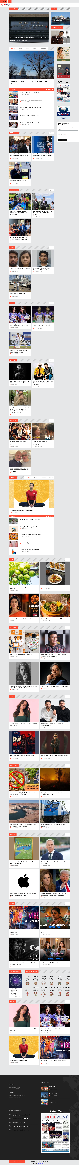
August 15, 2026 (46, 827)
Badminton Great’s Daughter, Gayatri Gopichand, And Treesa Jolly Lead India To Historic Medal (43, 325)
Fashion (44, 477)
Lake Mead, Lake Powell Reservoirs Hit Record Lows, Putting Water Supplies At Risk (23, 825)
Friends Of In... (53, 1086)
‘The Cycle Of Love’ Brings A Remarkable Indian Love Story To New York (42, 443)
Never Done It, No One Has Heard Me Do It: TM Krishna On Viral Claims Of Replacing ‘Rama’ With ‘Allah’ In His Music (19, 410)
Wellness (36, 477)
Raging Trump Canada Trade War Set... (31, 107)
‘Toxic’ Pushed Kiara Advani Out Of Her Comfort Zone (64, 40)
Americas (12, 48)
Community (43, 48)
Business (35, 48)
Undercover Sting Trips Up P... (20, 1122)
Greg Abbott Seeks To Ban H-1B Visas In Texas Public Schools (18, 238)
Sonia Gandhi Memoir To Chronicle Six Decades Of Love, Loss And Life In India (23, 687)
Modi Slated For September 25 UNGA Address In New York (65, 21)
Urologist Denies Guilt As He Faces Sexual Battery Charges (41, 269)
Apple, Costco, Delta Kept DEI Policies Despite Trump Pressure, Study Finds (23, 894)
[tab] (13, 48)
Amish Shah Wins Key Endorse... (21, 1126)
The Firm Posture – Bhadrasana (23, 510)
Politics (20, 48)
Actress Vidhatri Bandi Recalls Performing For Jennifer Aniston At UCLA (19, 443)
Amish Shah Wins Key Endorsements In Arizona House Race (19, 155)
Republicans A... (53, 1093)
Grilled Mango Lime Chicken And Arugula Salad (55, 618)
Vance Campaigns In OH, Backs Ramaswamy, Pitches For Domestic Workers (43, 155)
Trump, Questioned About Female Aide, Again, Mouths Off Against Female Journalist (54, 894)
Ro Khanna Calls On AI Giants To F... (30, 123)
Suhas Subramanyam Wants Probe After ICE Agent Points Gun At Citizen (43, 212)
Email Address (62, 134)
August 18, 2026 (14, 472)
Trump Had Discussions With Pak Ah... (31, 100)
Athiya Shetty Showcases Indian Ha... (31, 542)
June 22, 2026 (38, 386)
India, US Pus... (53, 1100)
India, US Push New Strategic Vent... (30, 92)
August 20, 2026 (14, 216)
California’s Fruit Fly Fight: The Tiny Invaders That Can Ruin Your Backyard (23, 793)
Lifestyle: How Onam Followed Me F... (30, 534)
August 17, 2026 (25, 543)
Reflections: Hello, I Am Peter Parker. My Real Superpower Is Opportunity (18, 212)
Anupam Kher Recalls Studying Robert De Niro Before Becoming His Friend (19, 469)
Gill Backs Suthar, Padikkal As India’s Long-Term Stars (18, 351)
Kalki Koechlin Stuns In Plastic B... (30, 519)
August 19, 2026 (14, 353)
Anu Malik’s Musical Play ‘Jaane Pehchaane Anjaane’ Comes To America (54, 655)
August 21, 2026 (38, 328)
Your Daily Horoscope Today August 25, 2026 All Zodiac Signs (15, 992)
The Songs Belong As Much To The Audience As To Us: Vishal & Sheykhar (43, 382)
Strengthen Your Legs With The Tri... (30, 527)
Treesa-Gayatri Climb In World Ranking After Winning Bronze (19, 324)
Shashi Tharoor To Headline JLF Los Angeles (54, 686)
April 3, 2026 (14, 414)
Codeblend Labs (40, 1163)
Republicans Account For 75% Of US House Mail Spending (29, 82)
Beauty (51, 477)
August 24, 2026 (25, 117)
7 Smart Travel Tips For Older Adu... (30, 549)
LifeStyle (28, 477)
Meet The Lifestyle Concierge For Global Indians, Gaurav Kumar (19, 381)
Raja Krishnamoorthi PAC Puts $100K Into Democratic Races (18, 181)
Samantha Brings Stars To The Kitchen (21, 618)
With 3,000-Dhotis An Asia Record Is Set (21, 654)
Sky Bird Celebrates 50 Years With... (30, 115)
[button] (39, 27)
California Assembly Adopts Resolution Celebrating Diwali (35, 38)
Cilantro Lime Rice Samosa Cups (50, 587)
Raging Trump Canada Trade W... (21, 1115)
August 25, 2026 (16, 86)
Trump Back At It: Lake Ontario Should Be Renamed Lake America (22, 862)
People (27, 48)
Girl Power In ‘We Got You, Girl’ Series (52, 962)
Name (60, 129)
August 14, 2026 (14, 384)
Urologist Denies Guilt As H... (20, 1118)
